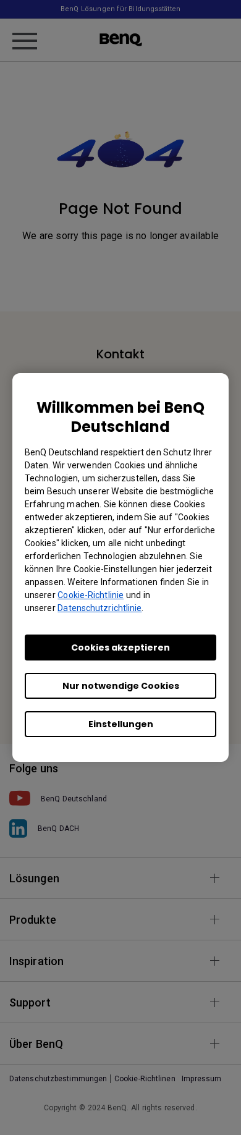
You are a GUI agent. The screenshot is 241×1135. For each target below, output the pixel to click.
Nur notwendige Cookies (120, 686)
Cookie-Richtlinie (90, 595)
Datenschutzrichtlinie (99, 608)
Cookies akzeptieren (120, 647)
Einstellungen (120, 724)
